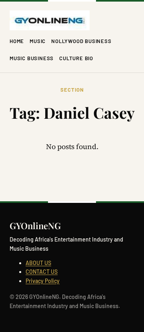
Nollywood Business (81, 41)
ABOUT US (38, 262)
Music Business (32, 58)
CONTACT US (42, 271)
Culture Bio (76, 58)
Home (17, 41)
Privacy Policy (43, 280)
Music (38, 41)
